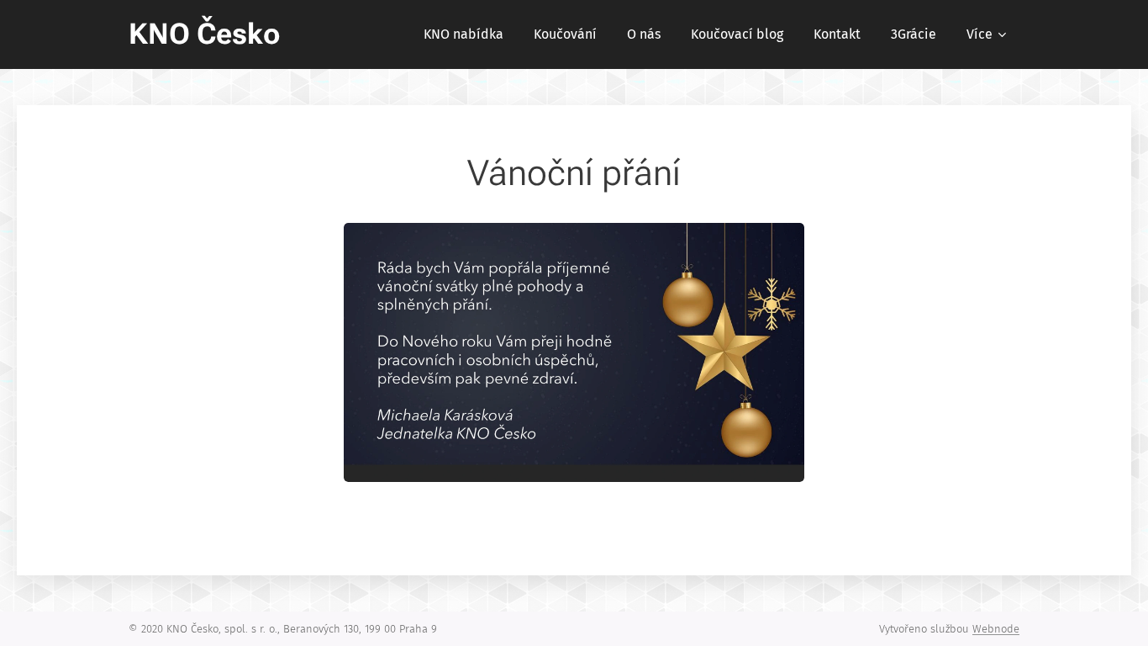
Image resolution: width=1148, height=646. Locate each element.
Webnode (995, 628)
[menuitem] (463, 34)
